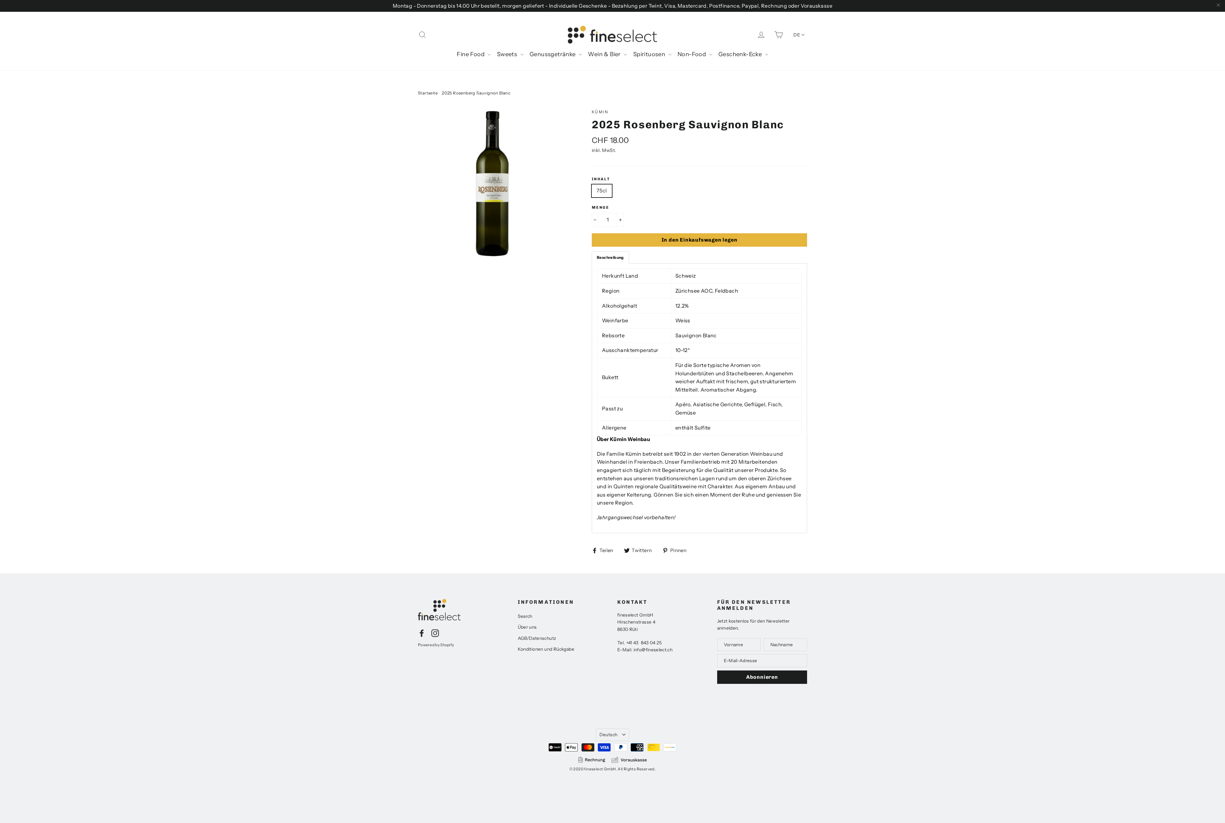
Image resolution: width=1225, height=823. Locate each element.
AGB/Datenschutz (537, 638)
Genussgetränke (553, 54)
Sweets (508, 54)
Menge (600, 207)
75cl (602, 190)
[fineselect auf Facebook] (422, 633)
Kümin (600, 111)
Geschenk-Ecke (740, 54)
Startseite (428, 92)
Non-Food (693, 54)
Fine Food (471, 54)
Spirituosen (650, 54)
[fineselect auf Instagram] (435, 633)
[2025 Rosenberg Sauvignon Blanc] (493, 184)
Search (525, 616)
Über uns (527, 627)
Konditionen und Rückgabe (546, 649)
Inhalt (601, 179)
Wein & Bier (605, 54)
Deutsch (608, 734)
